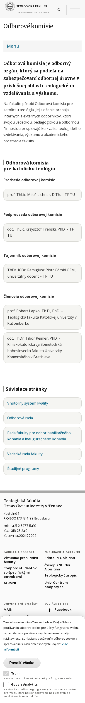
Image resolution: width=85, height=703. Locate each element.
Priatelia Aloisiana (59, 558)
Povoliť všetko (21, 663)
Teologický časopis (60, 575)
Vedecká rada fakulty (25, 453)
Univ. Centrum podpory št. (56, 585)
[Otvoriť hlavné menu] (75, 10)
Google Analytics (24, 684)
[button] (61, 10)
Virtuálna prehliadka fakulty (21, 560)
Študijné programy (23, 468)
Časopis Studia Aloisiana (57, 567)
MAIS (8, 610)
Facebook (63, 610)
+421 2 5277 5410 (23, 526)
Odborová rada (20, 417)
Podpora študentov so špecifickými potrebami (20, 572)
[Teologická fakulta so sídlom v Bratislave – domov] (30, 6)
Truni (15, 673)
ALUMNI (10, 583)
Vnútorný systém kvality (27, 403)
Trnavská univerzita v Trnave (36, 15)
